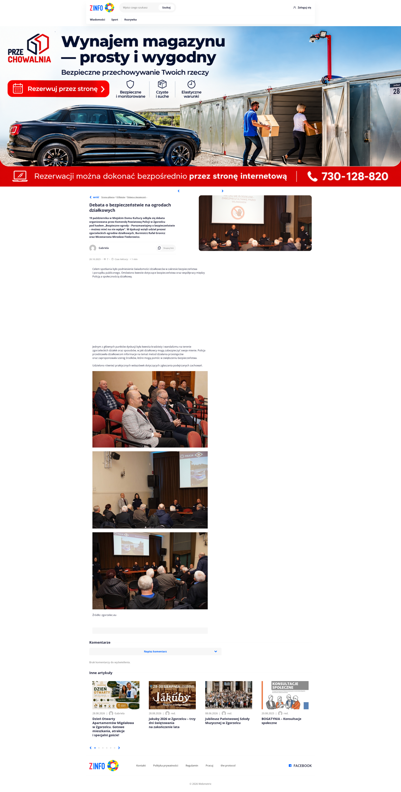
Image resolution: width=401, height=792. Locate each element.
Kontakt (141, 765)
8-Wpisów (121, 197)
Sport (114, 19)
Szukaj (166, 7)
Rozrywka (130, 19)
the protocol (228, 765)
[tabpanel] (200, 106)
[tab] (95, 748)
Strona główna (108, 197)
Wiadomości (97, 19)
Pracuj (209, 765)
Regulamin (192, 765)
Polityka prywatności (165, 765)
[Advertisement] (150, 311)
